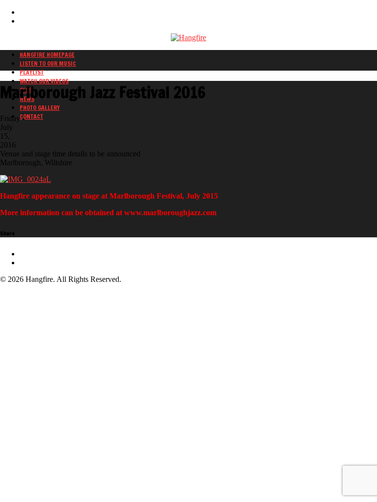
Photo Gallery (40, 107)
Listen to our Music (48, 63)
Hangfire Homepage (47, 54)
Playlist (32, 72)
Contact (31, 116)
